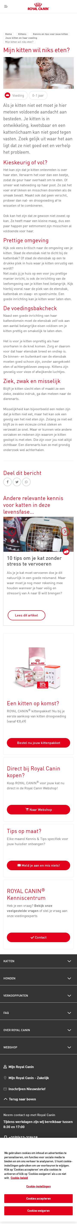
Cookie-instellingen (38, 1186)
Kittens (22, 34)
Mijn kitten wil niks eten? (19, 42)
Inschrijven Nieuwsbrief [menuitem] (27, 1089)
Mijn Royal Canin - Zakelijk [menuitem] (29, 1078)
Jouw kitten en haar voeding (21, 38)
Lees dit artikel (26, 615)
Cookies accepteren (38, 1198)
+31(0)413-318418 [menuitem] (23, 1137)
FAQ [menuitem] (6, 1013)
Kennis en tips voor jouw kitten (50, 34)
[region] (38, 1180)
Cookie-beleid (19, 1178)
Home (8, 34)
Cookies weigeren (38, 1211)
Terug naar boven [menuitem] (22, 1099)
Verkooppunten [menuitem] (15, 995)
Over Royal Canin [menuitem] (16, 1030)
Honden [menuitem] (9, 978)
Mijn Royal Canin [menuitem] (21, 1067)
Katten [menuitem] (8, 961)
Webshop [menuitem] (10, 1047)
